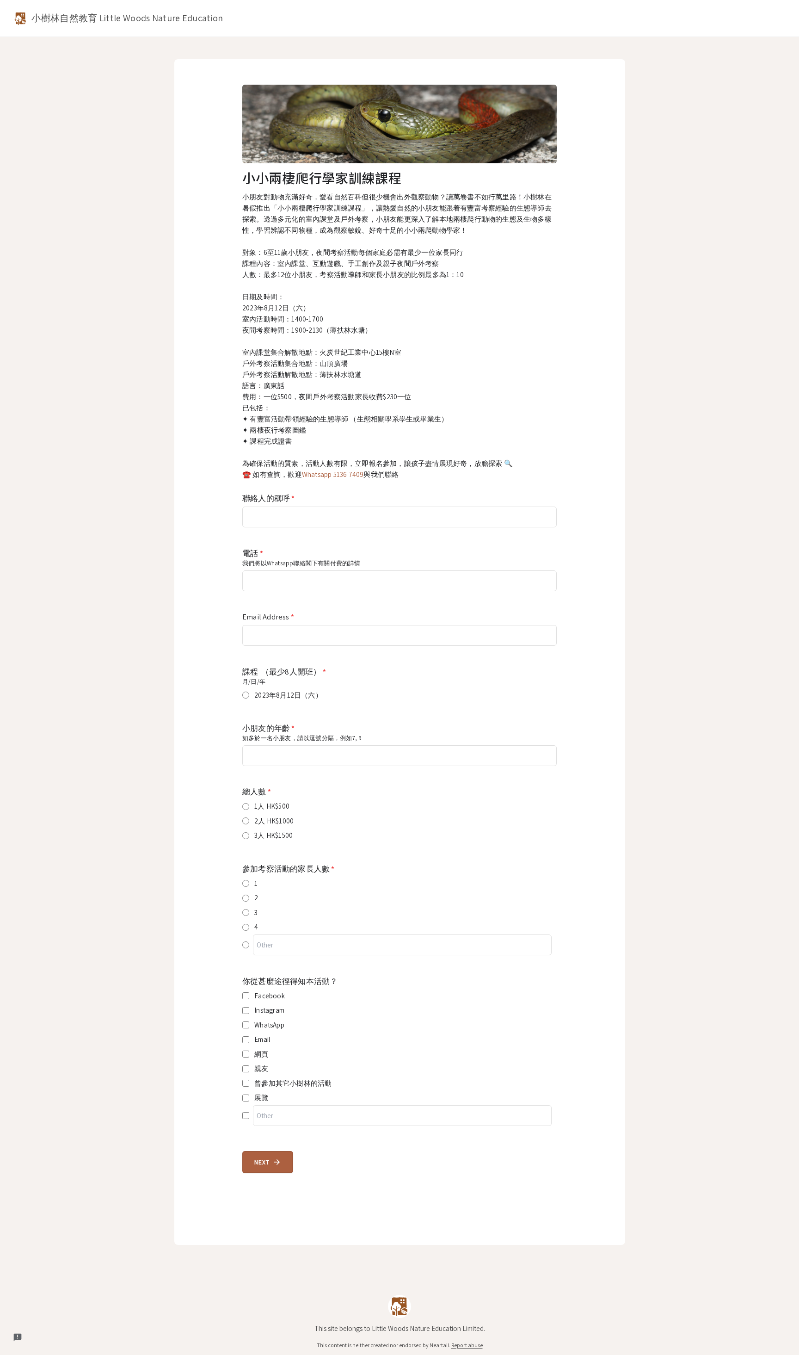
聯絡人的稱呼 (268, 498)
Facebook (269, 995)
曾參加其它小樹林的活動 (293, 1083)
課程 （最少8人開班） (284, 672)
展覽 (261, 1097)
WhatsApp (269, 1025)
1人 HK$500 (271, 806)
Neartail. (440, 1345)
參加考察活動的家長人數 (288, 869)
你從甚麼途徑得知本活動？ (290, 981)
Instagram (269, 1010)
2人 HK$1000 (274, 821)
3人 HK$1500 (273, 835)
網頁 (261, 1054)
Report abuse (467, 1345)
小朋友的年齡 (268, 728)
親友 (261, 1068)
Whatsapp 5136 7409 (333, 474)
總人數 (256, 791)
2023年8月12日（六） (288, 695)
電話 (252, 553)
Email (262, 1039)
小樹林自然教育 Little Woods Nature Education (126, 18)
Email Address (268, 617)
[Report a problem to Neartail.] (17, 1337)
